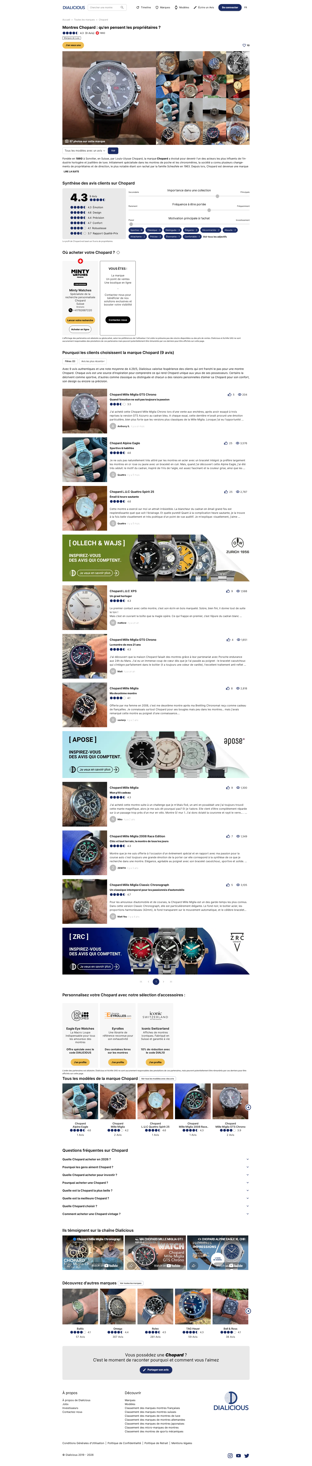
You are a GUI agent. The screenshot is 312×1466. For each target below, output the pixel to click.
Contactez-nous (118, 319)
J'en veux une (73, 45)
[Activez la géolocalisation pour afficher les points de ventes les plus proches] (118, 252)
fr (245, 7)
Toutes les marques (84, 19)
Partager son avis (158, 1369)
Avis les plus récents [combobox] (92, 361)
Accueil (66, 19)
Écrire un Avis (206, 7)
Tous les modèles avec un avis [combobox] (83, 150)
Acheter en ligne (80, 329)
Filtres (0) (70, 361)
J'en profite (80, 1062)
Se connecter (230, 7)
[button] (156, 1159)
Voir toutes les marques (130, 1283)
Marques (165, 7)
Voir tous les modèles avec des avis (157, 1078)
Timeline (146, 7)
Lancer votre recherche (80, 320)
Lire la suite (71, 171)
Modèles (184, 7)
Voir (113, 150)
